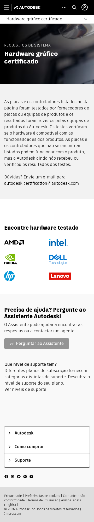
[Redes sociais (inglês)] (18, 476)
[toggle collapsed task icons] (64, 7)
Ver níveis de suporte (25, 389)
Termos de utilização (43, 500)
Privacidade (13, 496)
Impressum (12, 513)
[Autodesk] (28, 7)
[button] (44, 19)
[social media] (18, 476)
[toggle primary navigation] (9, 7)
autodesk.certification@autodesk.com (41, 183)
